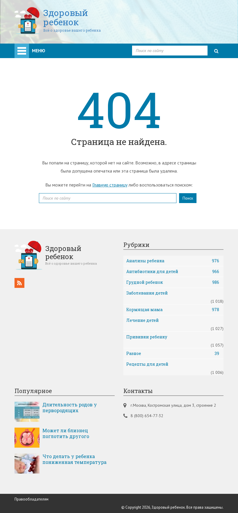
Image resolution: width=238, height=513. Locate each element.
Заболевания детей (147, 293)
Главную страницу (109, 185)
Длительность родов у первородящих (69, 407)
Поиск (188, 198)
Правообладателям (31, 499)
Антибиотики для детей (172, 271)
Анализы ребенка (172, 260)
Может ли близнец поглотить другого (65, 433)
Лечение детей (142, 320)
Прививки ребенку (146, 337)
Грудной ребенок (172, 282)
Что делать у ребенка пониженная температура (74, 459)
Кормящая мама (172, 309)
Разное (172, 353)
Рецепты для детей (147, 364)
